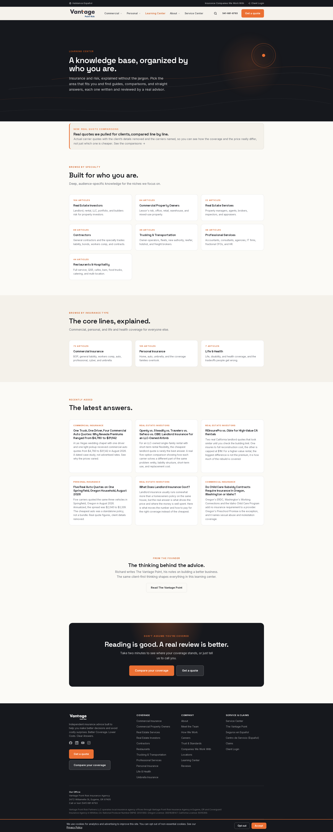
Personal (132, 13)
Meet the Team (190, 726)
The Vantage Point (236, 726)
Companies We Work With (196, 749)
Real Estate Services (148, 732)
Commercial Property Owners (153, 726)
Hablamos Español (82, 3)
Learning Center (155, 13)
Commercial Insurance (149, 720)
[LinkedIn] (76, 743)
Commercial (111, 13)
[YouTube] (82, 743)
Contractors (143, 743)
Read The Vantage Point (166, 587)
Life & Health (143, 771)
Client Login (257, 3)
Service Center (194, 13)
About (173, 13)
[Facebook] (70, 743)
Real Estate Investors (148, 737)
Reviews (186, 765)
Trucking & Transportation (151, 754)
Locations (186, 754)
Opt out (242, 825)
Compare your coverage (151, 670)
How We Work (189, 732)
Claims (229, 743)
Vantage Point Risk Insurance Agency (89, 795)
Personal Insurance (147, 765)
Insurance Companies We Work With (224, 3)
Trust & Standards (191, 743)
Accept (259, 825)
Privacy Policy (74, 827)
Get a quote (252, 13)
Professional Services (148, 760)
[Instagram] (89, 743)
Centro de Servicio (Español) (242, 737)
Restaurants (143, 749)
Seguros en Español (237, 732)
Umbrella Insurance (147, 777)
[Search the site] (215, 13)
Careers (185, 737)
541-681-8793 (230, 13)
